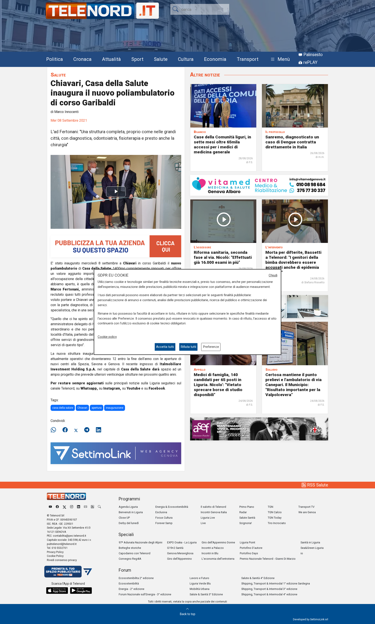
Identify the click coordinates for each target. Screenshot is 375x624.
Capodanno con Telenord (134, 553)
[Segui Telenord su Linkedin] (78, 506)
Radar (243, 512)
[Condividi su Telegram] (86, 430)
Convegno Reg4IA (130, 558)
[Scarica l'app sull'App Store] (57, 590)
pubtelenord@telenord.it (62, 544)
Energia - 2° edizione (131, 589)
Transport (247, 59)
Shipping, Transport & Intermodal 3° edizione (269, 589)
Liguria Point (247, 542)
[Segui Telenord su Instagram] (71, 506)
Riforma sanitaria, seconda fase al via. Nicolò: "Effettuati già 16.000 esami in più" (223, 257)
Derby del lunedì (129, 523)
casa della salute (62, 407)
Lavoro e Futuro (199, 578)
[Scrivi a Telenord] (85, 506)
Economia (215, 59)
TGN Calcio (275, 512)
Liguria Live (208, 517)
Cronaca (82, 59)
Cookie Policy (55, 556)
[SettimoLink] (116, 453)
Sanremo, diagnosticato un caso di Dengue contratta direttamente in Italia (292, 141)
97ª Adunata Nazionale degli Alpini (140, 542)
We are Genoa (307, 512)
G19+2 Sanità (175, 547)
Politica (54, 59)
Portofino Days (249, 553)
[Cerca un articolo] (99, 506)
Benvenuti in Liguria (131, 512)
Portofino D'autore (251, 547)
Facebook (157, 388)
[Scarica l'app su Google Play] (81, 590)
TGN (270, 506)
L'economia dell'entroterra (218, 558)
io (302, 553)
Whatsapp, (89, 388)
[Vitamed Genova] (259, 185)
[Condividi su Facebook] (65, 430)
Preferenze (211, 347)
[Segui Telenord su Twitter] (64, 506)
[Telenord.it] (68, 571)
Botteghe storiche (130, 547)
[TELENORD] (66, 496)
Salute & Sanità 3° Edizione (206, 594)
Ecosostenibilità (129, 583)
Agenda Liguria (128, 506)
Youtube (133, 388)
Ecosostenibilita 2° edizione (136, 578)
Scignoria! (245, 523)
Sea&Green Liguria (312, 547)
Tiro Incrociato (277, 523)
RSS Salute (317, 485)
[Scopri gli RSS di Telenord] (92, 506)
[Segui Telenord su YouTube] (50, 506)
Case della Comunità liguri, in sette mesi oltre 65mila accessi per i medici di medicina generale (222, 144)
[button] (279, 59)
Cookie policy (107, 337)
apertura (97, 407)
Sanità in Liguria (310, 542)
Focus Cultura (164, 517)
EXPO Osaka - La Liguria (182, 542)
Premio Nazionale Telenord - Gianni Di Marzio (268, 558)
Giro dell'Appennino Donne (218, 542)
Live (203, 523)
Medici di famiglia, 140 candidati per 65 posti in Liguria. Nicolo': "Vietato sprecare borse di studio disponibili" (218, 384)
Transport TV (306, 506)
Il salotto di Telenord (213, 506)
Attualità (111, 59)
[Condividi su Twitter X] (76, 430)
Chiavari (82, 407)
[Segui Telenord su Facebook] (57, 506)
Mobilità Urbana (199, 589)
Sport (137, 59)
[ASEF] (259, 429)
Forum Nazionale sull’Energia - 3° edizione (145, 594)
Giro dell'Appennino (179, 558)
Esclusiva (161, 512)
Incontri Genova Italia (214, 512)
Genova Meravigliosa (180, 553)
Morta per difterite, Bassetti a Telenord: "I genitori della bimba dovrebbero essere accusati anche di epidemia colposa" (293, 262)
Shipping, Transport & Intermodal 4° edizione (269, 594)
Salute (161, 59)
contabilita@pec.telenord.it (69, 535)
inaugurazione (114, 407)
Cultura (186, 59)
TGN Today (274, 517)
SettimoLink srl (319, 619)
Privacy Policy (55, 552)
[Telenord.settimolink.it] (116, 246)
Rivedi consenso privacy (62, 560)
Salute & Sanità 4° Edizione (258, 578)
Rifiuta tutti (188, 347)
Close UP (124, 517)
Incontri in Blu (210, 553)
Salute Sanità (247, 517)
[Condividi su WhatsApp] (55, 430)
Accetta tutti (165, 347)
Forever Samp (164, 523)
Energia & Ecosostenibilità (171, 506)
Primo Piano (246, 506)
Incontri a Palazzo (213, 547)
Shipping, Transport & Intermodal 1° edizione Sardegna (275, 583)
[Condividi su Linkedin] (98, 430)
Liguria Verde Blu (200, 583)
